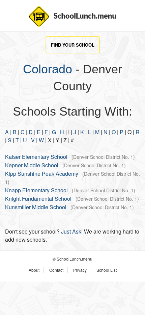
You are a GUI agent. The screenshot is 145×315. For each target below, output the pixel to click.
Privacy (80, 270)
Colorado (47, 69)
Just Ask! (72, 231)
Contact (56, 270)
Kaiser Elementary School (36, 157)
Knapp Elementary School (36, 190)
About (34, 270)
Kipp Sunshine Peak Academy (41, 173)
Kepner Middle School (31, 165)
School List (106, 270)
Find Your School (72, 45)
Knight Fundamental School (38, 198)
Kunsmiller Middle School (35, 207)
